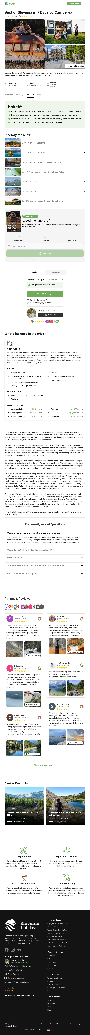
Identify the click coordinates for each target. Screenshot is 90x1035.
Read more (10, 638)
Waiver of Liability (56, 1024)
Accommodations (53, 984)
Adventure (51, 956)
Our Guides (51, 1004)
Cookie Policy (29, 1029)
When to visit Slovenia (55, 978)
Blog (49, 1010)
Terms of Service (40, 1024)
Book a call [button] (52, 315)
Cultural (50, 968)
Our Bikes (50, 1007)
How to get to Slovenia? (56, 988)
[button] (25, 16)
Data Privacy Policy (73, 1024)
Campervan (51, 962)
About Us (50, 1000)
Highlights (50, 981)
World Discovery (28, 995)
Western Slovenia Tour (55, 933)
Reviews (27, 1024)
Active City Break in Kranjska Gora (59, 943)
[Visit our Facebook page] (7, 950)
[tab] (34, 272)
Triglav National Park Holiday (57, 946)
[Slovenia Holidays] (22, 925)
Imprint (40, 1029)
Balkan (49, 959)
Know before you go (55, 991)
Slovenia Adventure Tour (56, 940)
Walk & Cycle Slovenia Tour (57, 930)
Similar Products (16, 783)
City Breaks (51, 965)
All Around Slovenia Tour (56, 927)
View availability (44, 293)
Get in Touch (74, 3)
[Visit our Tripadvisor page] (19, 950)
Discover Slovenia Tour (55, 936)
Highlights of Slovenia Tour (57, 924)
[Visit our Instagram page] (13, 950)
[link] (22, 970)
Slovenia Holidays (11, 1026)
